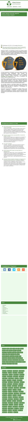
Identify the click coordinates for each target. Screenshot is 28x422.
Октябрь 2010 (21, 402)
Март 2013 (10, 391)
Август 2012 (5, 395)
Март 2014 (9, 385)
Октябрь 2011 (16, 399)
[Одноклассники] (18, 269)
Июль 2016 (16, 378)
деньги (3, 354)
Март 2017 (4, 376)
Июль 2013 (10, 389)
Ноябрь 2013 (10, 387)
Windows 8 (14, 350)
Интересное (10, 9)
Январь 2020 (15, 372)
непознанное (12, 356)
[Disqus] (14, 213)
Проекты (15, 6)
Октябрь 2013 (16, 387)
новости (4, 48)
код (25, 47)
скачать (3, 361)
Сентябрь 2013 (22, 387)
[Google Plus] (23, 269)
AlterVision (16, 3)
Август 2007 (16, 412)
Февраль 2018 (16, 374)
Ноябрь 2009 (5, 408)
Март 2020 (10, 372)
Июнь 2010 (21, 404)
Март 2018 (10, 374)
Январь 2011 (5, 402)
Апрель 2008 (5, 412)
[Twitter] (14, 269)
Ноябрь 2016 (21, 376)
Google (14, 348)
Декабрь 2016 (15, 376)
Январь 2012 (21, 397)
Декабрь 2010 (10, 402)
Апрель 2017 (22, 374)
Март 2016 (14, 380)
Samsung (4, 350)
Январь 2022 (9, 370)
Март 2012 (10, 397)
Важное (4, 305)
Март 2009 (10, 410)
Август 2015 (22, 382)
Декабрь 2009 (21, 406)
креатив (18, 354)
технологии (4, 363)
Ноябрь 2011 (10, 399)
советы (17, 48)
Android (8, 348)
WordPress (19, 350)
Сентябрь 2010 (5, 404)
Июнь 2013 (14, 389)
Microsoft (21, 348)
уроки (13, 363)
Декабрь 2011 (5, 399)
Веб (4, 306)
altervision (4, 348)
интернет (22, 47)
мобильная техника (5, 356)
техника (20, 48)
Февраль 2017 (9, 376)
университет (9, 363)
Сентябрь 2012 (22, 393)
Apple (11, 348)
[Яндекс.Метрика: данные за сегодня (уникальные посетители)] (17, 419)
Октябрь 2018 (20, 372)
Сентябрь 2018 (5, 374)
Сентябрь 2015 (16, 382)
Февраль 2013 (15, 391)
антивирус (15, 47)
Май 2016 (4, 380)
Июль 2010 (16, 404)
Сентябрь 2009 (10, 408)
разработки (14, 48)
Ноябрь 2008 (15, 410)
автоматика (9, 352)
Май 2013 (19, 389)
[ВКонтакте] (4, 269)
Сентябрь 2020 (21, 370)
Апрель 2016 (9, 380)
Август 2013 (5, 389)
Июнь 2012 (14, 395)
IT (16, 348)
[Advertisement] (14, 30)
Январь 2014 (20, 385)
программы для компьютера (7, 76)
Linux (18, 348)
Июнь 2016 (21, 378)
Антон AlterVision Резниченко (16, 417)
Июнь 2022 (4, 370)
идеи (9, 354)
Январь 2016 (5, 382)
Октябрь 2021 (15, 370)
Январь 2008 (10, 412)
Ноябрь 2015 (10, 382)
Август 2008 (20, 410)
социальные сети (19, 361)
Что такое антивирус (8, 143)
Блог (19, 6)
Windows (10, 350)
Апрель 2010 (5, 406)
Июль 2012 (10, 395)
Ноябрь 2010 (16, 402)
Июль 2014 (4, 385)
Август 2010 (11, 404)
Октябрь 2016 (5, 378)
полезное (9, 48)
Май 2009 (21, 408)
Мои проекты (5, 311)
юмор (16, 363)
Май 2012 (19, 395)
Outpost (12, 47)
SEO (7, 350)
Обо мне (9, 6)
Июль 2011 (21, 399)
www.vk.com (4, 352)
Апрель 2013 (5, 391)
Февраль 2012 (15, 397)
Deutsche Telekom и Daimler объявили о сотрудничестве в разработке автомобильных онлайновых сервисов (14, 160)
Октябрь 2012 (16, 393)
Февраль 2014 (14, 385)
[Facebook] (9, 269)
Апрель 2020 (5, 372)
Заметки (4, 307)
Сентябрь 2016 (11, 378)
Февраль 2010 (15, 406)
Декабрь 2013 (5, 387)
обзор (7, 48)
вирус (18, 352)
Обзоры (4, 312)
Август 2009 (16, 408)
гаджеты (19, 47)
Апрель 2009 (5, 410)
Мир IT (4, 309)
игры (6, 354)
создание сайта (12, 361)
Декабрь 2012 (5, 393)
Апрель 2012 (5, 397)
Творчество (5, 313)
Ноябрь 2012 (10, 393)
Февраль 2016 (19, 380)
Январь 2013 (21, 391)
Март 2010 (10, 406)
